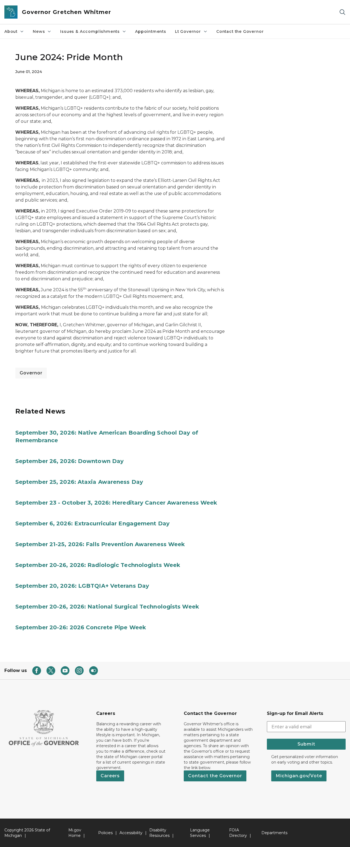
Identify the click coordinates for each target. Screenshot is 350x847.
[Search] (342, 12)
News (39, 31)
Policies (105, 832)
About (11, 31)
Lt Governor (188, 31)
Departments (274, 832)
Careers (110, 775)
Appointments (150, 31)
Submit (306, 744)
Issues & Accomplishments (90, 31)
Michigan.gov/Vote (299, 775)
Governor (31, 373)
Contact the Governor (240, 31)
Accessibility (130, 832)
